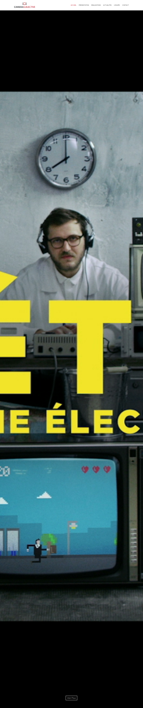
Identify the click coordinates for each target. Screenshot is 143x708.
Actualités (107, 5)
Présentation (84, 5)
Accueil (73, 5)
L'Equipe (117, 5)
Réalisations (96, 5)
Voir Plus (71, 698)
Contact (125, 5)
